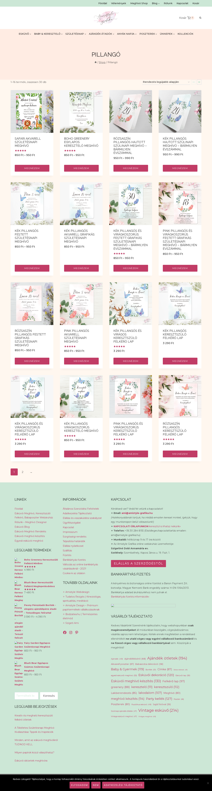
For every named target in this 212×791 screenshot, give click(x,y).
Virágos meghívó (147, 716)
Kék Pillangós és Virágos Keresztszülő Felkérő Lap (127, 336)
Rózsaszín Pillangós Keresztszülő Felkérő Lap (174, 429)
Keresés (49, 696)
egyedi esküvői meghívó (124, 675)
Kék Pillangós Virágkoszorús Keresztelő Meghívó (81, 427)
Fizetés (67, 555)
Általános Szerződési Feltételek (81, 508)
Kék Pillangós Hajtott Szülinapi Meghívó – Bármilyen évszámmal (180, 144)
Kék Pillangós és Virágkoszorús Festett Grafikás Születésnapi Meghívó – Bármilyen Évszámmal (130, 239)
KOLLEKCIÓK (185, 33)
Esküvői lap (183, 675)
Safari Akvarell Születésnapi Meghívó (28, 142)
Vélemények (118, 3)
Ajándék (117, 659)
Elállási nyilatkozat (73, 545)
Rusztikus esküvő (141, 704)
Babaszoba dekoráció (149, 664)
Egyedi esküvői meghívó (29, 540)
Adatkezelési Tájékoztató (77, 513)
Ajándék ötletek (167, 658)
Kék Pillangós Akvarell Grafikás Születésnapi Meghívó (79, 236)
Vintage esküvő (158, 710)
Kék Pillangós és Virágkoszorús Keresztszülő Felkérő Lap (29, 429)
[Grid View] (193, 82)
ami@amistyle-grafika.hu (137, 513)
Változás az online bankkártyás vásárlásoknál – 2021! (80, 566)
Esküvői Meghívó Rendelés (30, 531)
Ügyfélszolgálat (72, 522)
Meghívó (172, 692)
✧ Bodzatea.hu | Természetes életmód (80, 616)
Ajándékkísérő (135, 658)
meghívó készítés (127, 699)
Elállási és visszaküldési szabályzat (82, 518)
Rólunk (168, 3)
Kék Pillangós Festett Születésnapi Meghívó (26, 236)
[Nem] (208, 783)
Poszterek (120, 704)
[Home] (95, 62)
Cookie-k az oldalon (74, 573)
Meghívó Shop (139, 3)
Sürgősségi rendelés (74, 536)
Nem (96, 785)
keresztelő (142, 687)
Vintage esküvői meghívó (124, 716)
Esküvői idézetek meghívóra (31, 760)
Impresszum (70, 531)
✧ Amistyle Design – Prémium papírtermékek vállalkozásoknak (81, 607)
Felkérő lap (173, 681)
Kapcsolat (182, 3)
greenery (120, 687)
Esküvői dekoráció (156, 675)
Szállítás (67, 550)
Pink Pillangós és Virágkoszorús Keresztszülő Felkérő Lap (128, 429)
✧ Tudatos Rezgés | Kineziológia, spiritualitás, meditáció (82, 598)
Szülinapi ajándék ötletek (124, 711)
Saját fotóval (162, 704)
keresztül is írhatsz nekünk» (147, 526)
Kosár (195, 3)
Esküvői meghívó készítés (30, 536)
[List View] (199, 82)
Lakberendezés (124, 692)
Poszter (179, 699)
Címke (165, 669)
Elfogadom (79, 785)
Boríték (151, 669)
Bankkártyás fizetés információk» (130, 596)
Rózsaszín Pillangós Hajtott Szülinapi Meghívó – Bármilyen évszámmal (130, 146)
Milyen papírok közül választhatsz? (34, 752)
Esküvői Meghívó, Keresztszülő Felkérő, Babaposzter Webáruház (34, 515)
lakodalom (150, 692)
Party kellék (159, 699)
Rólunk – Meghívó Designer (31, 522)
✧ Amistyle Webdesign (76, 592)
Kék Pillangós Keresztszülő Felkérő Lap (174, 334)
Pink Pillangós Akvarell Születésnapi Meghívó (76, 336)
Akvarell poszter (122, 664)
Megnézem (32, 168)
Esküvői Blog (22, 526)
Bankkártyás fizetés (74, 559)
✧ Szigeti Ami (71, 623)
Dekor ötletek (180, 670)
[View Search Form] (198, 18)
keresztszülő (166, 687)
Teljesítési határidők (74, 541)
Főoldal (102, 3)
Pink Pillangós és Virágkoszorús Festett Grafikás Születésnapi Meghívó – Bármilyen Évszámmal (180, 239)
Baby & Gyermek (127, 669)
